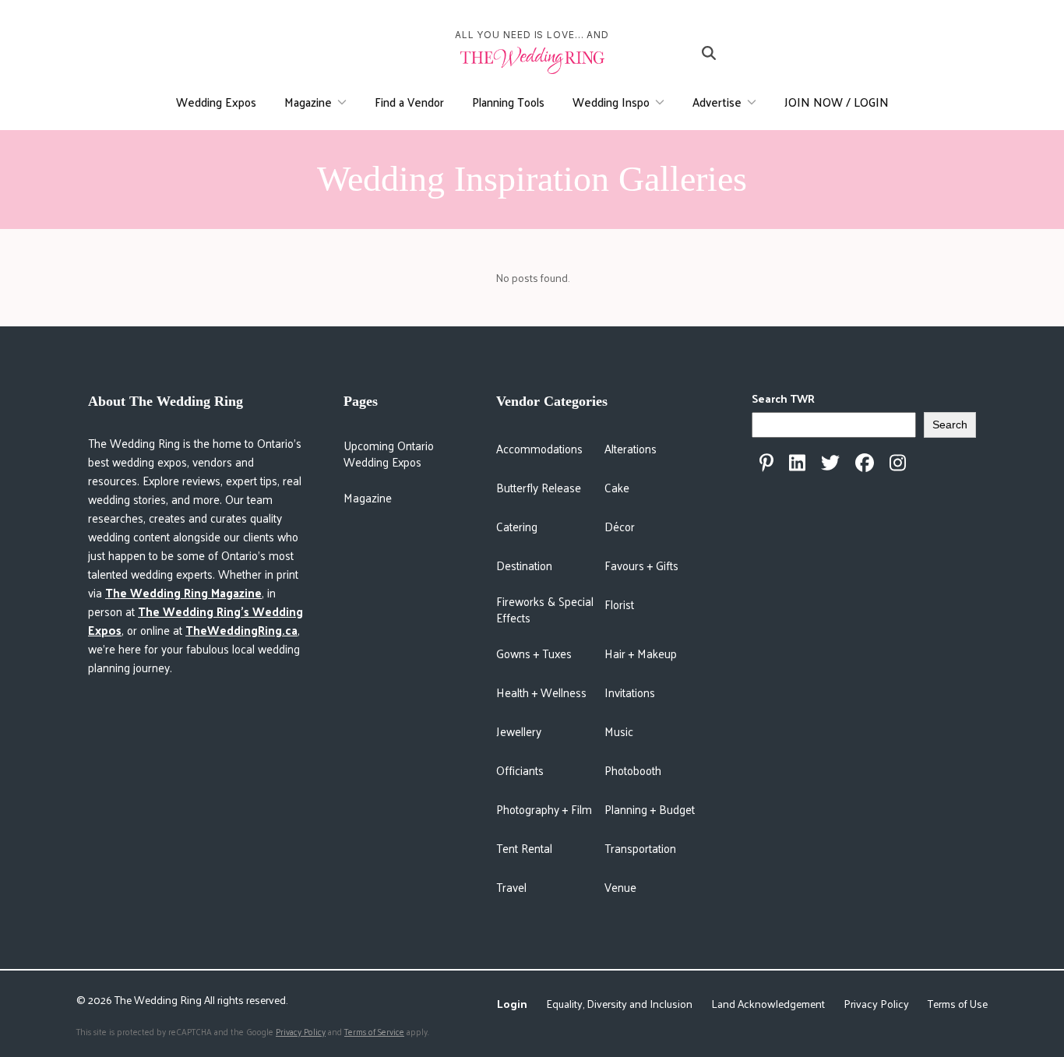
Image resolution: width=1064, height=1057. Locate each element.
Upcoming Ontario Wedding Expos (389, 453)
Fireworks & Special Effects (545, 608)
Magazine (308, 101)
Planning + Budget (649, 808)
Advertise (717, 101)
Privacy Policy (876, 1003)
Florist (619, 604)
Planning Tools (508, 101)
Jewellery (518, 731)
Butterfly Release (538, 487)
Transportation (640, 847)
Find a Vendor (409, 101)
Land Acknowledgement (768, 1003)
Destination (524, 565)
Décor (619, 526)
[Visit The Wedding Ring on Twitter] (830, 462)
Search (949, 424)
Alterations (630, 448)
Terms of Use (958, 1003)
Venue (620, 886)
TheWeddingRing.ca (241, 629)
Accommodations (539, 448)
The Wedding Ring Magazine (183, 592)
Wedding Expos (216, 101)
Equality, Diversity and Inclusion (619, 1003)
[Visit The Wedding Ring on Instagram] (898, 462)
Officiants (520, 769)
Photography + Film (544, 808)
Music (618, 731)
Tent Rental (524, 847)
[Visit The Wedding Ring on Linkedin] (797, 462)
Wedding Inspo (611, 101)
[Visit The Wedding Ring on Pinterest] (766, 462)
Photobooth (632, 769)
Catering (516, 526)
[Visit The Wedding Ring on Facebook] (864, 462)
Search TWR (783, 398)
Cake (616, 487)
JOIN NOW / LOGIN (836, 101)
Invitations (629, 692)
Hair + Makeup (640, 653)
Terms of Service (374, 1031)
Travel (511, 886)
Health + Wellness (541, 692)
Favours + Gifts (641, 565)
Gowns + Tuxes (534, 653)
